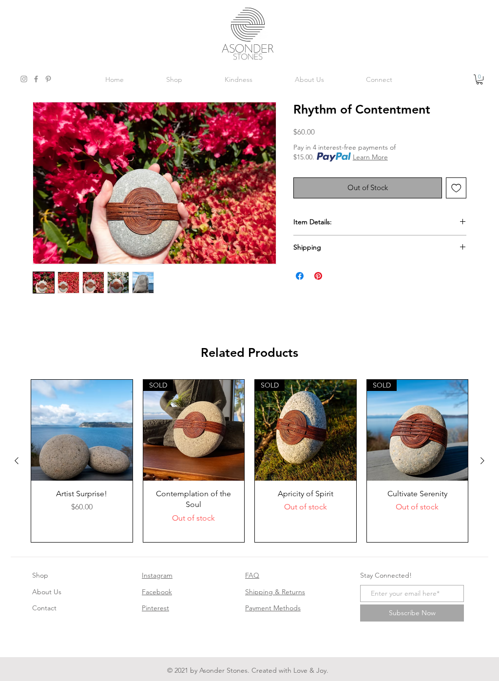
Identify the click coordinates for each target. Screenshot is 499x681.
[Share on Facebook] (300, 276)
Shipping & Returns (275, 591)
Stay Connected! (386, 575)
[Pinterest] (48, 79)
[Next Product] (482, 461)
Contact (44, 607)
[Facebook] (36, 79)
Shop (40, 575)
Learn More (370, 157)
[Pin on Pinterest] (318, 276)
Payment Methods (273, 607)
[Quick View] (82, 430)
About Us (46, 591)
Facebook (157, 591)
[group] (249, 461)
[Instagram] (23, 79)
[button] (479, 79)
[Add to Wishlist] (456, 187)
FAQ (252, 575)
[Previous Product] (16, 461)
